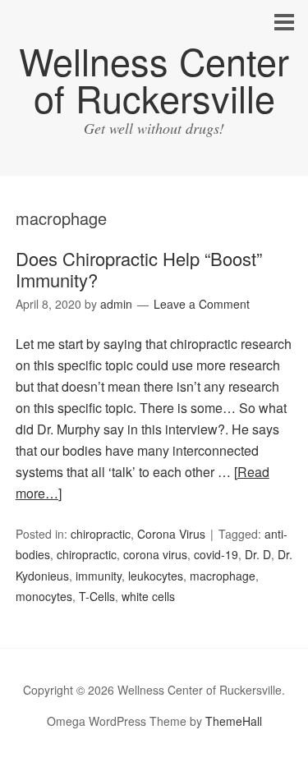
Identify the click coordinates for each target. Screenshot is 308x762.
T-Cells (97, 596)
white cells (148, 596)
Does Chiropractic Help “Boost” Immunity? (139, 269)
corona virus (155, 554)
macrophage (222, 575)
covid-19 (216, 554)
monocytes (44, 596)
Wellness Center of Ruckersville (154, 79)
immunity (99, 575)
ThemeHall (233, 721)
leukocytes (155, 575)
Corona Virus (171, 534)
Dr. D (258, 554)
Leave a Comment (202, 304)
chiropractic (101, 534)
